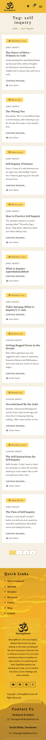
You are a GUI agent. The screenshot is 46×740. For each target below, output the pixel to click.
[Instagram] (32, 684)
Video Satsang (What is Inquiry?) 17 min (20, 308)
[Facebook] (19, 684)
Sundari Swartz (14, 340)
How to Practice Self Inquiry (23, 216)
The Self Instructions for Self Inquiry (21, 458)
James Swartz (12, 47)
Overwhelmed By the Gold (22, 404)
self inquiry (27, 29)
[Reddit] (26, 684)
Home (15, 29)
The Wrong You (15, 111)
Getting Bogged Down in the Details (23, 347)
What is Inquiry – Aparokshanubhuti (17, 270)
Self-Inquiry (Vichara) (19, 163)
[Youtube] (13, 684)
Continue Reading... (16, 81)
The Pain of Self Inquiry (20, 511)
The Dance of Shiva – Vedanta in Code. (18, 54)
